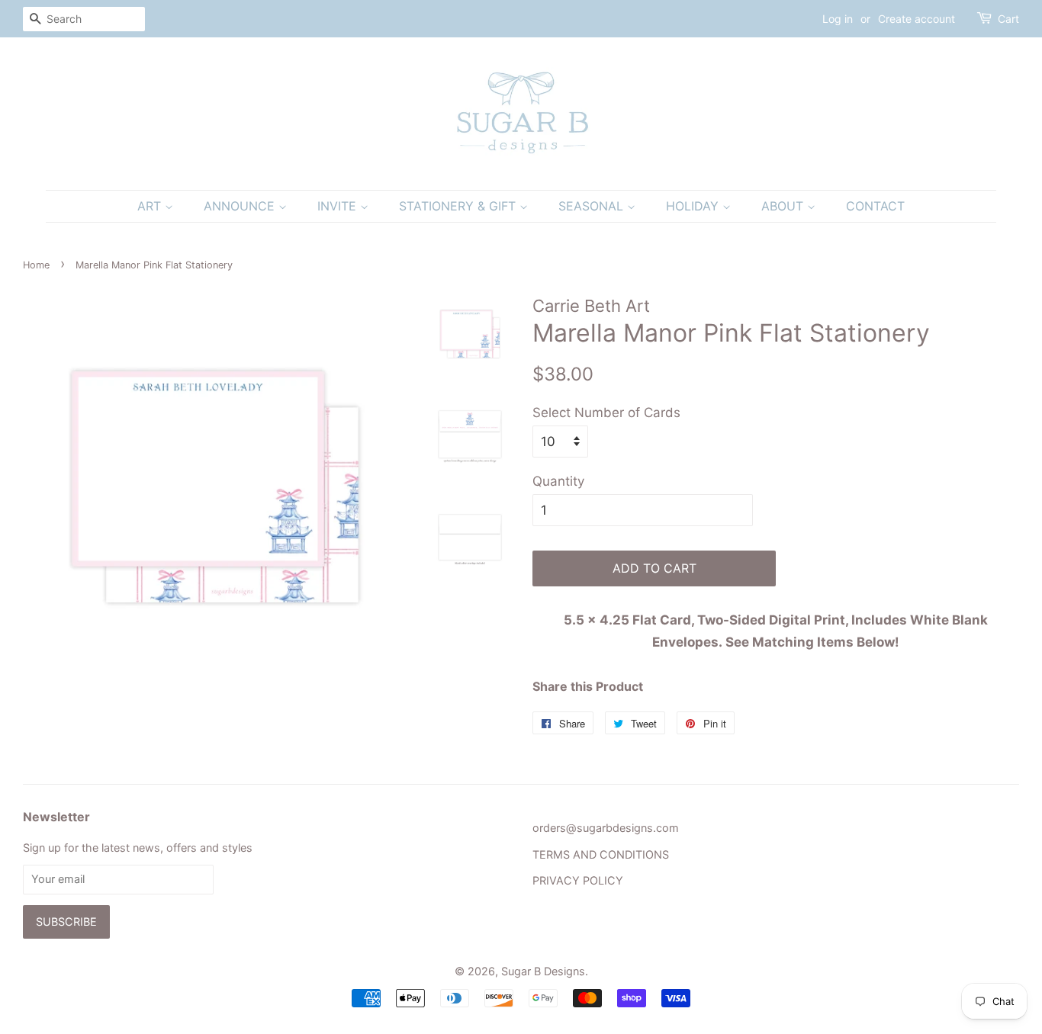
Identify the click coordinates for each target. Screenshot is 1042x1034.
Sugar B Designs (543, 971)
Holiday (694, 206)
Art (151, 206)
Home (36, 265)
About (784, 206)
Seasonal (592, 206)
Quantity (558, 481)
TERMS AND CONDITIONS (600, 854)
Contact (875, 206)
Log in (837, 18)
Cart (1008, 18)
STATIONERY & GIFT (459, 206)
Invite (338, 206)
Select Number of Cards (606, 412)
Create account (916, 18)
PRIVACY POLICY (577, 880)
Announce (241, 206)
